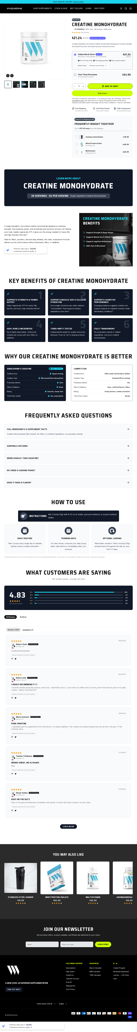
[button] (130, 8)
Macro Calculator (96, 968)
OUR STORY (99, 8)
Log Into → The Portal (121, 975)
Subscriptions (70, 968)
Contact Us (70, 975)
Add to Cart (111, 86)
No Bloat (23, 617)
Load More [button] (68, 826)
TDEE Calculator (95, 975)
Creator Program (119, 968)
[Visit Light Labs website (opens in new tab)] (7, 250)
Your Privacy (70, 989)
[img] (16, 641)
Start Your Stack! (79, 2)
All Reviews (10, 617)
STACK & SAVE (61, 8)
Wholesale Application (121, 971)
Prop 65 (69, 982)
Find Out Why (13, 989)
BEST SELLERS (76, 8)
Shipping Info (70, 986)
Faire (115, 979)
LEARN (88, 8)
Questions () (28, 630)
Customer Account (72, 979)
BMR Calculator (95, 971)
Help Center (70, 971)
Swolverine (14, 1015)
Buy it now (102, 93)
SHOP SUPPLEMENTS (42, 8)
